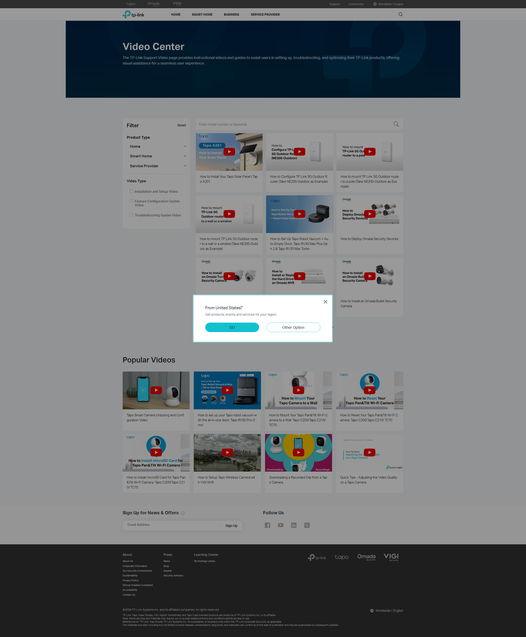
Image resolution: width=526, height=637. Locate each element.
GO (232, 327)
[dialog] (263, 318)
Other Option (293, 327)
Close (325, 301)
